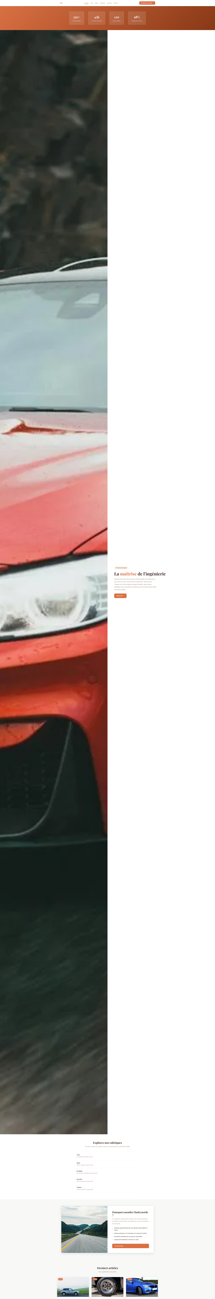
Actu (92, 3)
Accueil (86, 3)
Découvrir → (120, 596)
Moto (96, 3)
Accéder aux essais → (147, 3)
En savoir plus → (120, 1246)
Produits (102, 3)
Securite (109, 3)
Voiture (116, 3)
